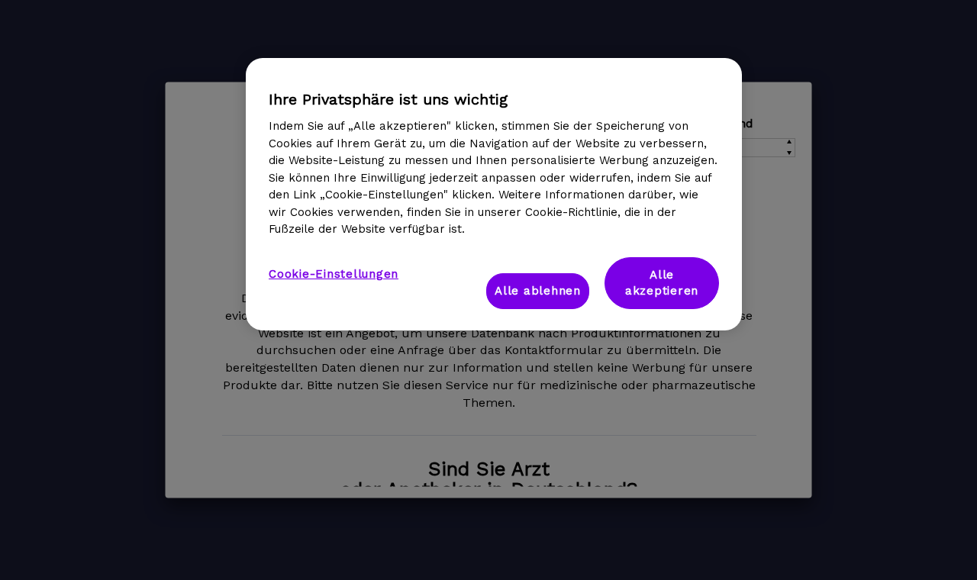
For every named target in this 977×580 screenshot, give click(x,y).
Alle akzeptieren (661, 283)
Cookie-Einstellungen (333, 274)
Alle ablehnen (538, 291)
